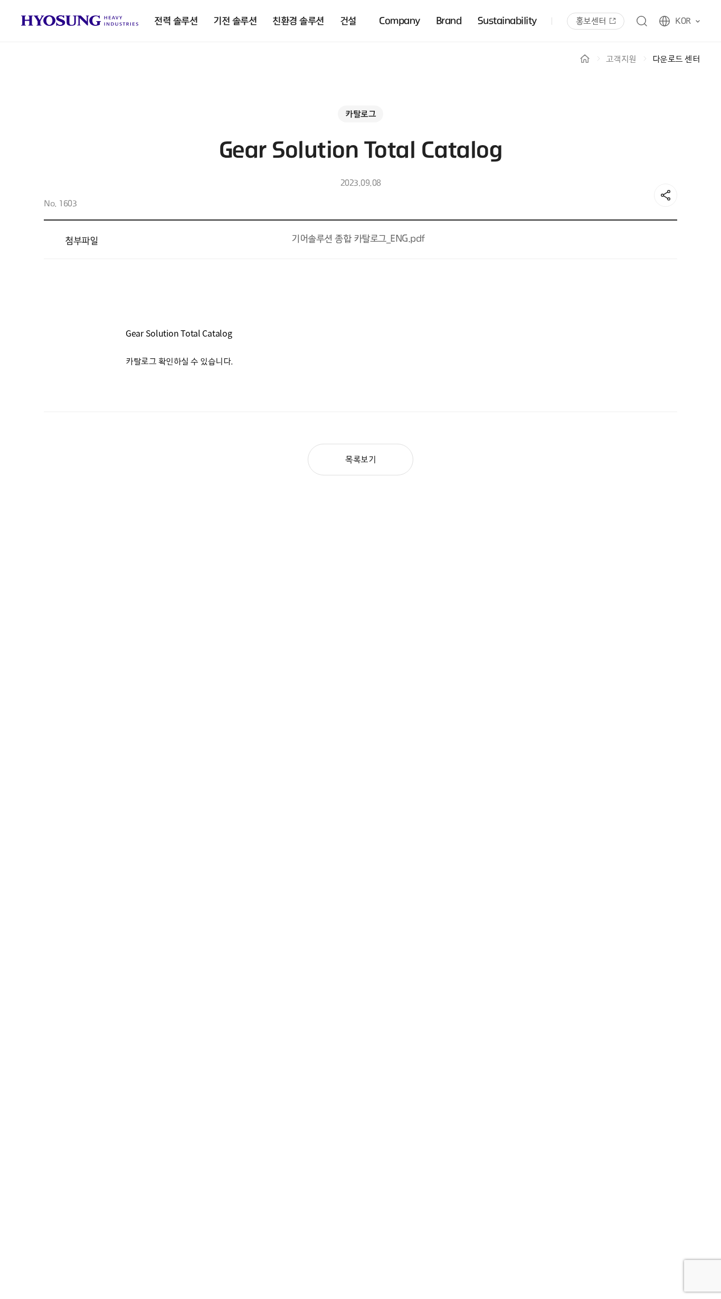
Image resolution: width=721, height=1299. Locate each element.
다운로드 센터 (676, 59)
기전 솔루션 (235, 21)
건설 (348, 21)
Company (399, 21)
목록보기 (360, 459)
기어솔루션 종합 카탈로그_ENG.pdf (358, 239)
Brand (449, 21)
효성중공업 (79, 20)
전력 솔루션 (175, 21)
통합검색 (642, 21)
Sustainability (507, 21)
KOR (683, 21)
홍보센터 (591, 21)
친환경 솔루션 (298, 21)
